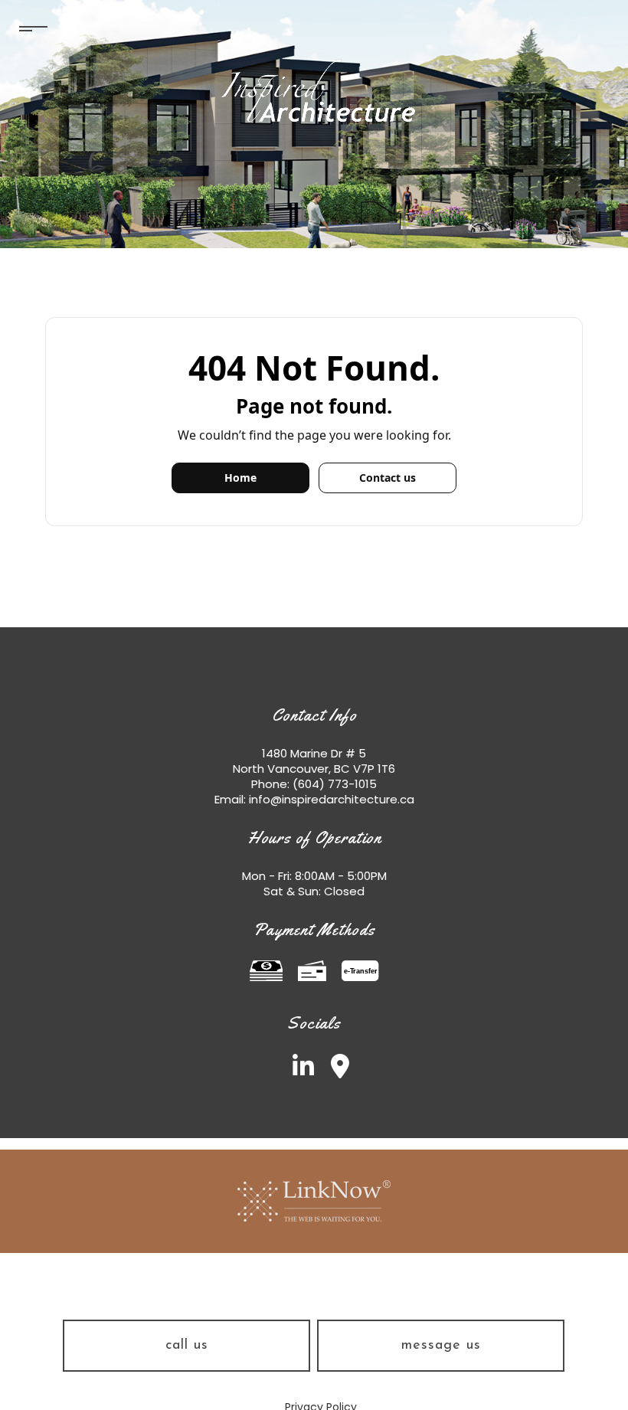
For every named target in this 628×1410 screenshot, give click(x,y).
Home (240, 477)
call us (186, 1346)
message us (441, 1346)
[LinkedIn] (296, 1071)
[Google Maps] (333, 1071)
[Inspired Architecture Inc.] (314, 91)
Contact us (387, 477)
